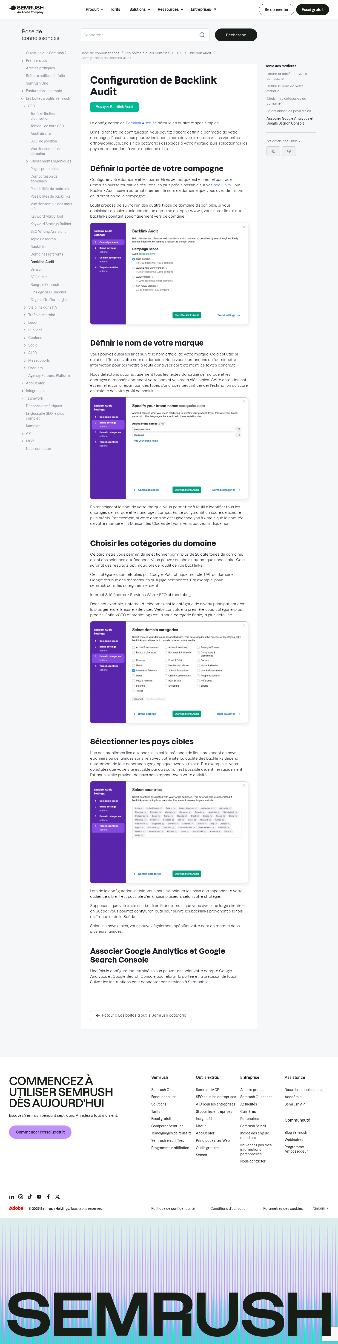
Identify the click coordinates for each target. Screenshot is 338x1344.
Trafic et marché (41, 315)
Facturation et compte (44, 91)
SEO (31, 106)
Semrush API (295, 1104)
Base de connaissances (100, 53)
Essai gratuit (313, 10)
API (29, 433)
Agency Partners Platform (49, 376)
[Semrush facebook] (48, 1196)
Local (32, 322)
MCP (30, 441)
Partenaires (249, 1119)
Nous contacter (38, 449)
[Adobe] (16, 1208)
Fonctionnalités (164, 1097)
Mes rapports (39, 360)
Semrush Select (253, 1126)
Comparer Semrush (167, 1126)
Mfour (201, 1126)
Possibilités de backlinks (50, 196)
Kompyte (33, 426)
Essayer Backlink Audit (114, 107)
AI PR (32, 353)
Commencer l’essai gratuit (40, 1132)
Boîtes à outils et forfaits (45, 76)
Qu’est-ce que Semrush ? (46, 53)
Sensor (36, 269)
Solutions (137, 9)
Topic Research (43, 239)
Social (33, 345)
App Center (35, 383)
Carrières (248, 1112)
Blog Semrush (296, 1132)
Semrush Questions (256, 1097)
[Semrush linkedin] (11, 1196)
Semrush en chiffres (167, 1140)
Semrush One (37, 83)
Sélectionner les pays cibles (288, 111)
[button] (289, 151)
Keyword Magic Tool (47, 216)
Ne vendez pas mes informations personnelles (256, 1149)
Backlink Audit (42, 262)
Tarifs (115, 9)
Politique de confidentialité (173, 1208)
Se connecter (277, 10)
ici (207, 982)
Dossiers (35, 368)
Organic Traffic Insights (49, 300)
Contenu (35, 338)
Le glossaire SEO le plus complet (45, 416)
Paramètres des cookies (283, 1208)
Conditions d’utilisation (229, 1208)
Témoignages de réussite (171, 1133)
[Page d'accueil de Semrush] (26, 10)
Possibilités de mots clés (51, 189)
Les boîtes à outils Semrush (48, 98)
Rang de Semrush (45, 285)
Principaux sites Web (213, 1140)
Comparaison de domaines (44, 179)
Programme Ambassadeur (296, 1149)
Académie (293, 1097)
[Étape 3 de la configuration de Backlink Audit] (169, 722)
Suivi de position (44, 141)
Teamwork (34, 398)
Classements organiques (51, 161)
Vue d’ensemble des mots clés (51, 206)
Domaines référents (47, 254)
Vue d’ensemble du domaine (46, 151)
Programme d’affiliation (170, 1148)
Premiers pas (37, 61)
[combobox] (138, 34)
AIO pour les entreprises (215, 1104)
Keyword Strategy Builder (51, 224)
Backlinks (38, 247)
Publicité (35, 330)
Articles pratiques (40, 68)
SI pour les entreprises (214, 1112)
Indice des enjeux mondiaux (254, 1135)
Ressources (168, 9)
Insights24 (204, 1119)
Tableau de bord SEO (47, 126)
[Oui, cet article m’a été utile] (273, 151)
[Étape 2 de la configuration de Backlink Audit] (169, 498)
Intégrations (36, 391)
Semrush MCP (207, 1090)
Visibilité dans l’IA (42, 307)
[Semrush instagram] (20, 1196)
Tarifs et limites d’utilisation (43, 116)
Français (318, 1208)
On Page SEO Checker (48, 292)
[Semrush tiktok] (29, 1196)
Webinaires (294, 1140)
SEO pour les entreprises (216, 1097)
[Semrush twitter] (57, 1196)
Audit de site (41, 134)
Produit (92, 9)
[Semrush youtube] (39, 1196)
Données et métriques (44, 406)
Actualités (248, 1104)
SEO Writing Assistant (48, 231)
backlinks (222, 185)
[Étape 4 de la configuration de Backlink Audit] (169, 882)
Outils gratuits (207, 1148)
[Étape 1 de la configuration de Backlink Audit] (169, 323)
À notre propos (252, 1090)
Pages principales (45, 169)
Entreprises (201, 9)
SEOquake (39, 277)
